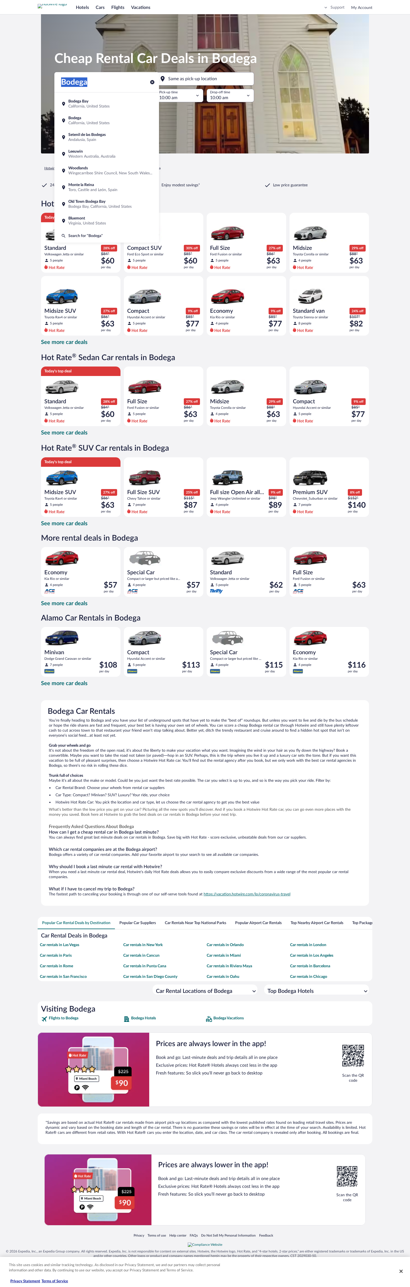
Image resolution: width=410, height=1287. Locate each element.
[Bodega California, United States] (106, 120)
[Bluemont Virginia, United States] (106, 221)
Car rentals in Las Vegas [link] (59, 945)
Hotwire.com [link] (53, 168)
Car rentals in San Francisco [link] (63, 977)
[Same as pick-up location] (205, 79)
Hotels (82, 7)
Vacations (140, 7)
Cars (100, 7)
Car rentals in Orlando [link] (225, 945)
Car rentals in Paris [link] (56, 956)
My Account (361, 8)
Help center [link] (177, 1235)
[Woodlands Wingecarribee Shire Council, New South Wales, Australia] (106, 170)
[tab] (76, 923)
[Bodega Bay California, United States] (106, 104)
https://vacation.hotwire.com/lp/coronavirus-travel (247, 894)
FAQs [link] (194, 1235)
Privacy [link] (139, 1235)
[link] (81, 1019)
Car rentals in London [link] (308, 945)
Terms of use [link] (157, 1235)
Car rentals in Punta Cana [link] (144, 966)
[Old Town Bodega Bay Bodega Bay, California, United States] (106, 204)
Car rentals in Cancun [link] (141, 956)
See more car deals (64, 342)
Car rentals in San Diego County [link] (150, 977)
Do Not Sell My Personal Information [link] (228, 1235)
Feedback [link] (266, 1235)
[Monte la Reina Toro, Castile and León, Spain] (106, 187)
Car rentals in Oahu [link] (223, 977)
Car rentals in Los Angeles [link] (311, 956)
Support (337, 7)
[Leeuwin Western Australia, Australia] (106, 154)
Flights (117, 7)
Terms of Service (55, 1281)
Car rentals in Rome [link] (56, 966)
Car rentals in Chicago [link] (308, 977)
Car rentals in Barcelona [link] (310, 966)
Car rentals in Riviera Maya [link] (229, 966)
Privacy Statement (25, 1281)
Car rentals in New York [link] (143, 945)
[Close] (401, 1271)
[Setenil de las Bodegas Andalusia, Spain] (106, 137)
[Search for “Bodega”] (106, 236)
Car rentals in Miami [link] (224, 956)
